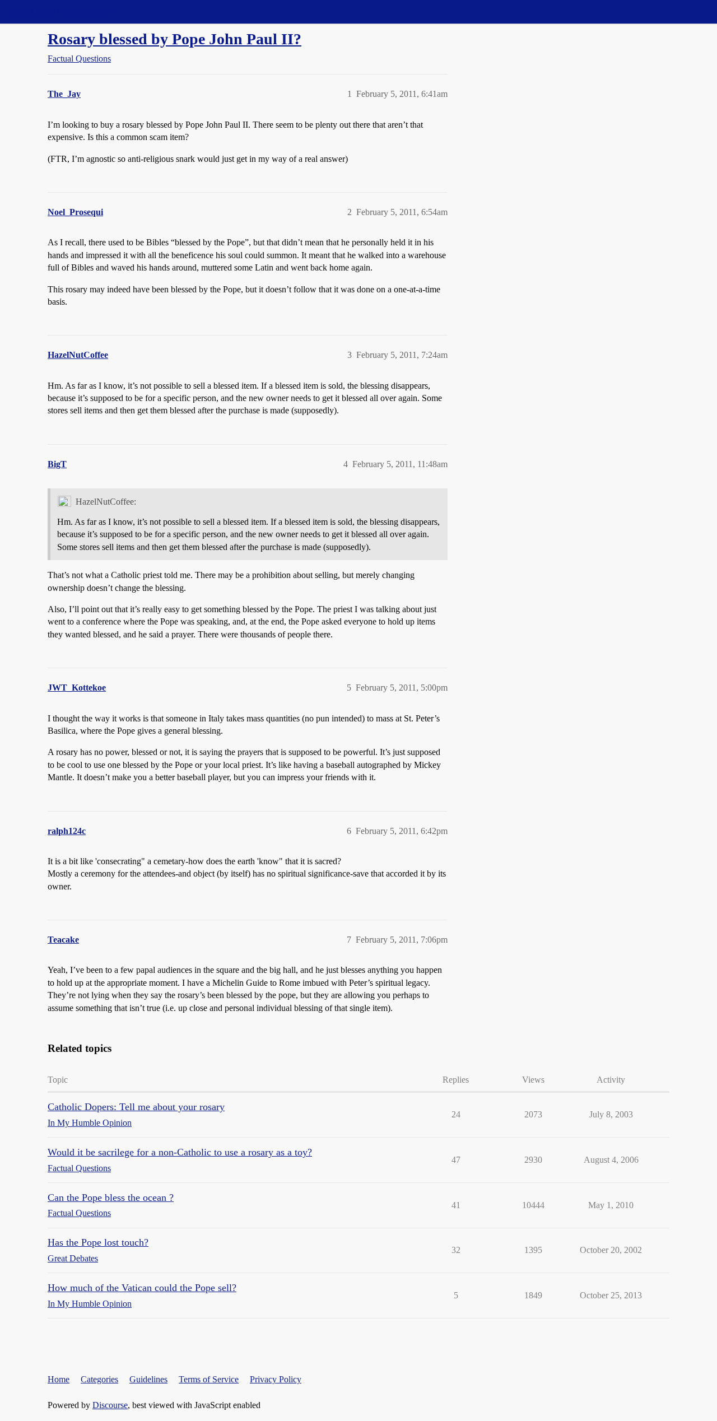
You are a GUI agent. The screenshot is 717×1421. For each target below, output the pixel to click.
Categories (99, 1379)
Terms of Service (209, 1379)
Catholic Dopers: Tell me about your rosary (136, 1106)
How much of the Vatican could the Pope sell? (142, 1287)
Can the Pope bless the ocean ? (111, 1197)
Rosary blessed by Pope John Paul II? (174, 39)
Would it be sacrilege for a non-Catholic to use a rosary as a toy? (180, 1152)
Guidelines (148, 1379)
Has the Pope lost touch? (98, 1242)
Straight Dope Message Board (59, 11)
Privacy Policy (275, 1379)
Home (58, 1379)
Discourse (110, 1405)
